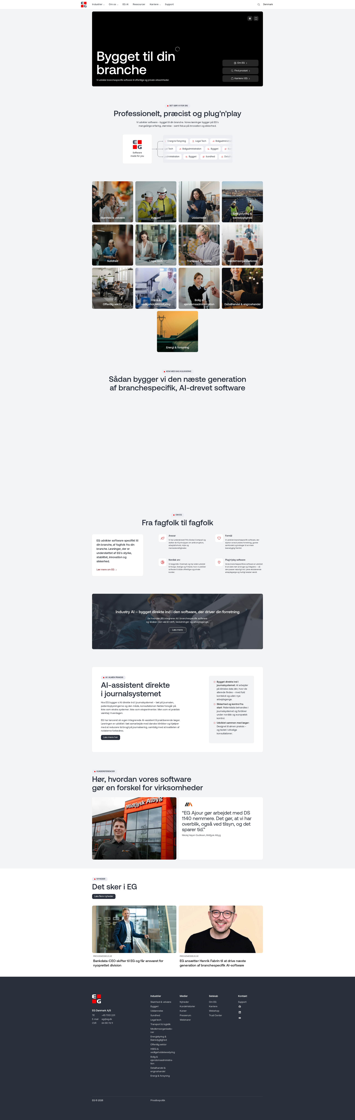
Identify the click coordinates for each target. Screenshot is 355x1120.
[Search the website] (259, 4)
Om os (112, 4)
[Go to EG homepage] (84, 4)
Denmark (268, 4)
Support (169, 4)
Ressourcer (139, 4)
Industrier (97, 4)
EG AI (126, 4)
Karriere (154, 4)
